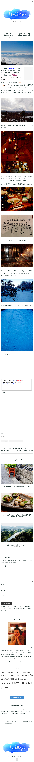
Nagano (19, 31)
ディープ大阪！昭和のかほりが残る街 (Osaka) (17, 486)
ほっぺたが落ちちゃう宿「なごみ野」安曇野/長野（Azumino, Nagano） (17, 515)
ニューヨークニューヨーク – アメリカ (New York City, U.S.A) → (17, 450)
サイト (3, 596)
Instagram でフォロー (18, 697)
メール (3, 590)
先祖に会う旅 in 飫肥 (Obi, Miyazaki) (17, 545)
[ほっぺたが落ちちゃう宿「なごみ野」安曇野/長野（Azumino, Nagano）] (17, 502)
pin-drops (14, 37)
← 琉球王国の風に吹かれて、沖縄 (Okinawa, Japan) (14, 448)
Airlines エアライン (5, 672)
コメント (4, 566)
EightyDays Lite (14, 756)
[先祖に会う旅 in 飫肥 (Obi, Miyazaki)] (17, 532)
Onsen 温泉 (4, 441)
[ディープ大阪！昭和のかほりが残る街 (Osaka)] (17, 473)
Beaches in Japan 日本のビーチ (15, 672)
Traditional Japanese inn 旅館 (16, 441)
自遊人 (15, 75)
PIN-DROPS (21, 755)
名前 (3, 584)
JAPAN (14, 31)
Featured (14, 675)
